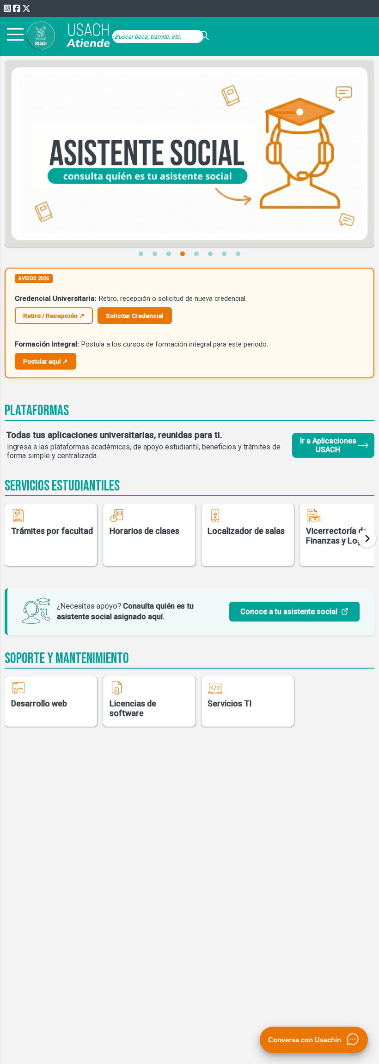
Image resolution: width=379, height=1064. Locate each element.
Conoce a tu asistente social (288, 611)
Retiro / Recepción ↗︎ (54, 315)
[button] (367, 538)
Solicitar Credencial (135, 315)
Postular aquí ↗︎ (45, 361)
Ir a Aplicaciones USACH (328, 445)
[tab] (141, 254)
